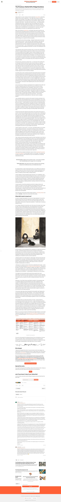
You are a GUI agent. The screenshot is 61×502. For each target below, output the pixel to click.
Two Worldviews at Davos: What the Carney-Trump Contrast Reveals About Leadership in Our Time (25, 463)
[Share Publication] (51, 2)
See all (17, 483)
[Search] (49, 2)
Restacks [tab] (21, 394)
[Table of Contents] (0, 251)
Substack (26, 500)
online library (23, 352)
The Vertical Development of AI (21, 469)
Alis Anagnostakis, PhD (21, 466)
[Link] (14, 196)
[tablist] (19, 394)
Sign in (58, 1)
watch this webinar (33, 313)
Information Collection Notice (30, 489)
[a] (42, 478)
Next (43, 388)
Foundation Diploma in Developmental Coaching (27, 358)
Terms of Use (34, 488)
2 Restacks (25, 382)
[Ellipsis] (45, 402)
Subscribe (54, 1)
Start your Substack (28, 498)
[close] (38, 473)
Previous (18, 388)
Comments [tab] (17, 394)
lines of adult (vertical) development (33, 266)
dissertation (26, 30)
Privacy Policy (36, 489)
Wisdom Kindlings (18, 5)
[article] (30, 465)
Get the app (34, 498)
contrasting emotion (40, 192)
